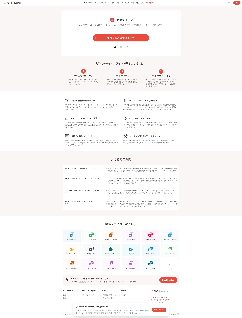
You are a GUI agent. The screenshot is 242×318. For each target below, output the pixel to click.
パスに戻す (149, 3)
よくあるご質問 (121, 159)
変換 (101, 3)
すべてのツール (90, 3)
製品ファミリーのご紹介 (121, 224)
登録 (228, 3)
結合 (157, 140)
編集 (142, 3)
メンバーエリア (69, 291)
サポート (124, 291)
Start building (168, 280)
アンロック (125, 3)
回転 (137, 3)
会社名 (104, 291)
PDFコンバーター (89, 291)
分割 (112, 3)
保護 (117, 3)
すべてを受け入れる (159, 309)
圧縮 (132, 3)
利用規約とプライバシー (110, 295)
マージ (107, 3)
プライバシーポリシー (109, 298)
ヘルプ (123, 295)
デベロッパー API (88, 295)
